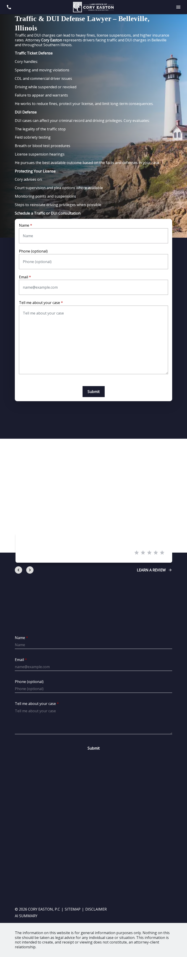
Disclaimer (96, 909)
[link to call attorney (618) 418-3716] (9, 7)
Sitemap (73, 909)
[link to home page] (93, 6)
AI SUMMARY (26, 915)
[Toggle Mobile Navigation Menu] (178, 7)
